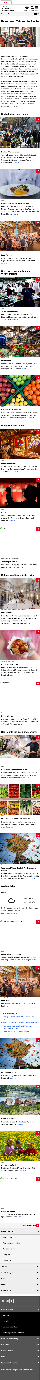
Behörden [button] (5, 1345)
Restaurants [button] (6, 1291)
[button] (36, 14)
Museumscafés (7, 613)
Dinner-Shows (7, 716)
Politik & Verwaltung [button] (9, 1339)
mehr (16, 162)
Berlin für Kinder (8, 1211)
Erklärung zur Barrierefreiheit (13, 1333)
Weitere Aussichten (8, 913)
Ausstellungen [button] (7, 1273)
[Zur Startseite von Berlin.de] (7, 1302)
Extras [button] (3, 1357)
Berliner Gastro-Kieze (10, 152)
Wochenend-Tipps (8, 1072)
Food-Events (6, 255)
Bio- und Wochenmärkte (11, 410)
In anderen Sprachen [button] (9, 1363)
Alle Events (7, 1260)
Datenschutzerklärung (11, 1327)
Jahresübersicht (8, 1249)
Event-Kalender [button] (7, 1231)
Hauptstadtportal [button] (8, 1309)
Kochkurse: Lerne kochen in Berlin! (15, 770)
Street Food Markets (9, 311)
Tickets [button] (4, 1267)
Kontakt (5, 1321)
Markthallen (6, 361)
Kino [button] (3, 1279)
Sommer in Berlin (8, 1119)
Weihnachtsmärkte (8, 463)
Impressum (7, 1315)
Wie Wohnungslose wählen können (16, 1032)
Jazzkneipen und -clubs (10, 562)
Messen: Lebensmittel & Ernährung (15, 819)
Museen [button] (4, 1285)
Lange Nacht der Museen (11, 954)
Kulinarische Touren (9, 664)
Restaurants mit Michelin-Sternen (15, 203)
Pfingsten (6, 1255)
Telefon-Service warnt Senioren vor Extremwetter (21, 1023)
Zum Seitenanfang (29, 1225)
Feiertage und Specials (11, 1243)
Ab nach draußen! (8, 1165)
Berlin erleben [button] (7, 1351)
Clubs (3, 512)
